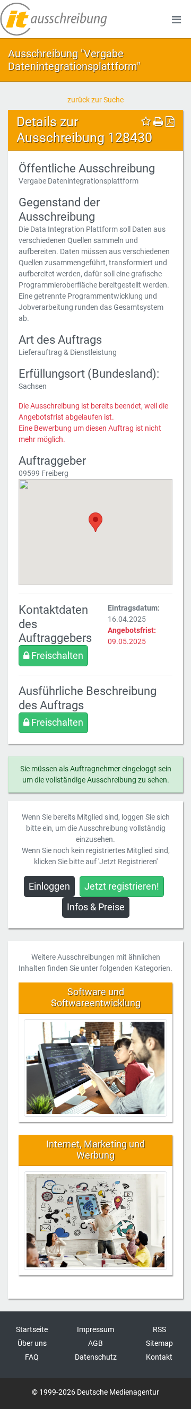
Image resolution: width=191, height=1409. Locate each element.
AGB (95, 1343)
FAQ (32, 1357)
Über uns (32, 1343)
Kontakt (159, 1357)
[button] (95, 522)
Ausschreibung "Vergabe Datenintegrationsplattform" (74, 60)
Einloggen (49, 886)
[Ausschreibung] (53, 19)
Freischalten (56, 655)
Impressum (95, 1329)
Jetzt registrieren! (121, 886)
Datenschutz (96, 1357)
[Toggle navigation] (176, 19)
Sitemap (159, 1343)
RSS (159, 1329)
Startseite (32, 1329)
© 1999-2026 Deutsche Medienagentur (95, 1392)
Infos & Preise (96, 907)
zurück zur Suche (95, 99)
